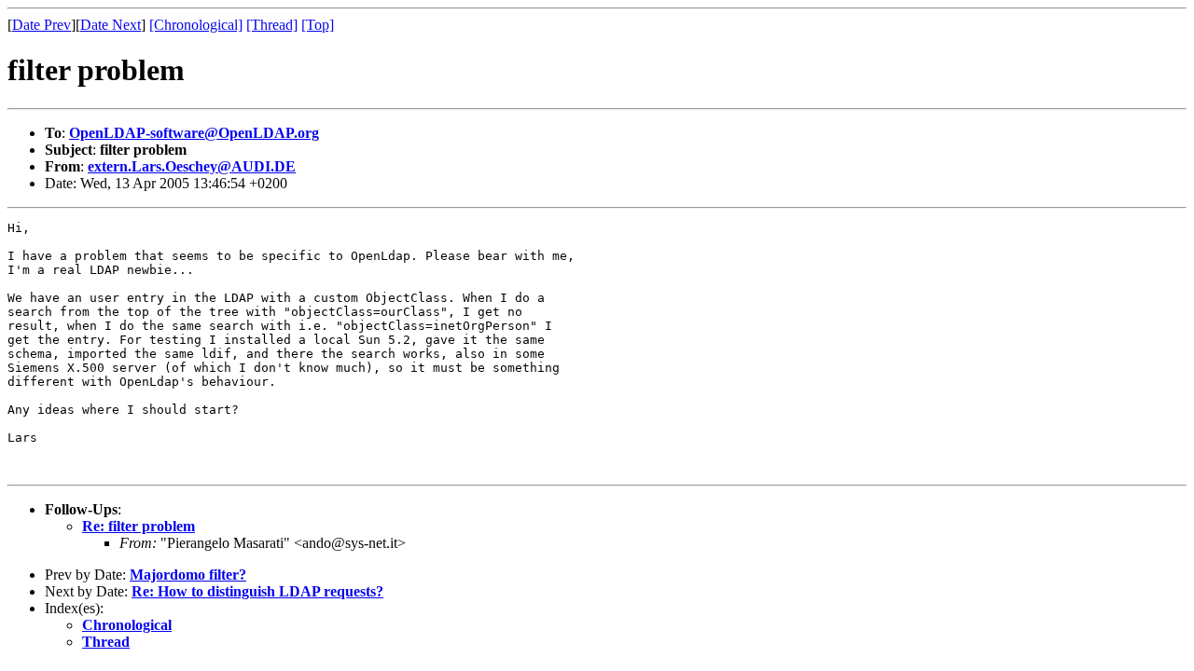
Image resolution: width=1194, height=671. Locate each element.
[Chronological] (196, 25)
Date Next (110, 25)
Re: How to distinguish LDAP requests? (257, 591)
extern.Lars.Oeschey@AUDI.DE (192, 166)
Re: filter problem (138, 526)
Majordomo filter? (188, 574)
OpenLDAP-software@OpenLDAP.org (194, 133)
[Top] (317, 25)
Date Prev (41, 25)
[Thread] (272, 25)
